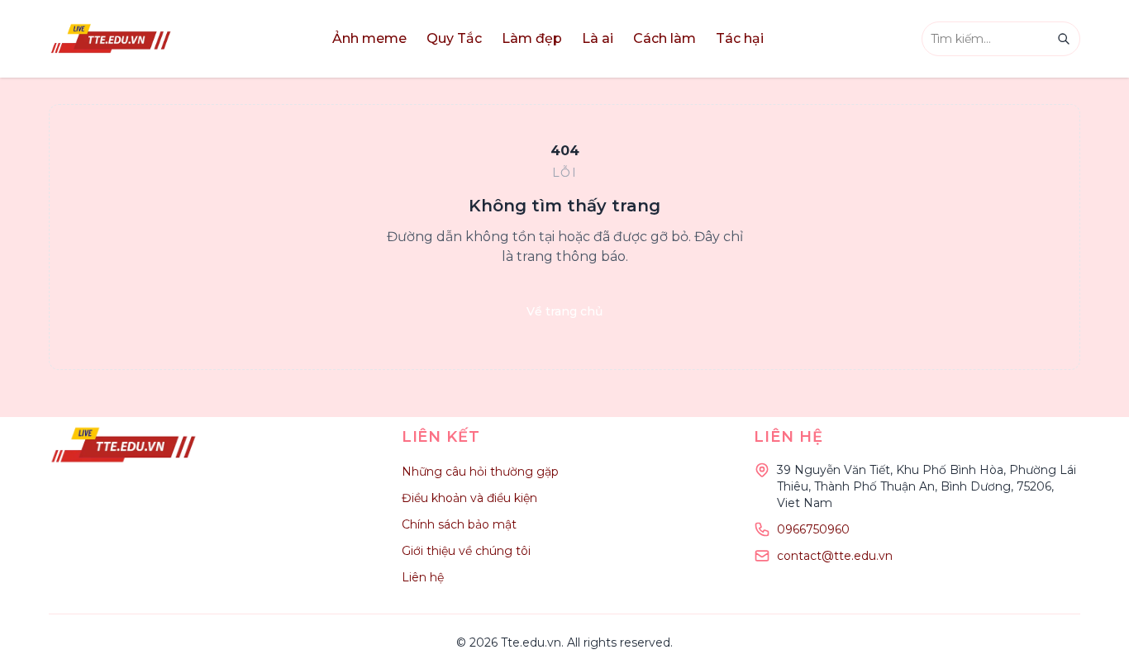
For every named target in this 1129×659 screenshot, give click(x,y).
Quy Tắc (454, 38)
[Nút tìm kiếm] (1063, 38)
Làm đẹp (532, 38)
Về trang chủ (564, 311)
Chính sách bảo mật (459, 524)
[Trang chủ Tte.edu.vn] (111, 38)
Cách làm (664, 38)
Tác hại (740, 38)
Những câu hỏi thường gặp (480, 471)
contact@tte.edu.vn (835, 555)
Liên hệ (423, 577)
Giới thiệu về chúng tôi (466, 550)
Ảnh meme (369, 38)
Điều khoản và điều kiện (469, 498)
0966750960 (813, 529)
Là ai (597, 38)
